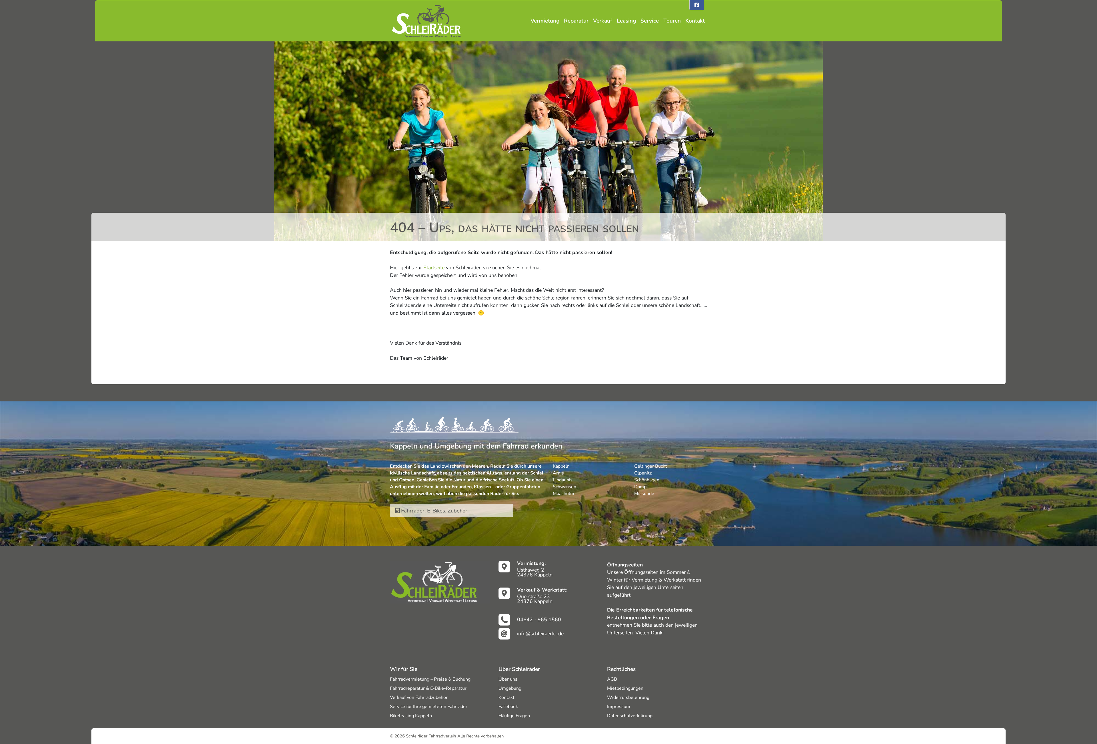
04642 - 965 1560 (539, 619)
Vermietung (545, 21)
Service (649, 21)
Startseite (434, 267)
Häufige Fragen (514, 716)
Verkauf (602, 21)
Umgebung (510, 688)
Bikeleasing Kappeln (411, 716)
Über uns (508, 679)
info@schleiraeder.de (540, 633)
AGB (612, 679)
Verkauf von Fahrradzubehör (419, 697)
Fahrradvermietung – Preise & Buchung (430, 679)
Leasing (626, 21)
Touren (672, 21)
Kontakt (695, 21)
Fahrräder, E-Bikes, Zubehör (433, 510)
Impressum (618, 706)
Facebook (508, 706)
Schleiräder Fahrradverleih (431, 736)
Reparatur (576, 21)
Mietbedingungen (625, 688)
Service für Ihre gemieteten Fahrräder (428, 706)
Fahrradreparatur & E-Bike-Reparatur (428, 688)
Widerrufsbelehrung (628, 697)
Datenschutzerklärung (629, 716)
